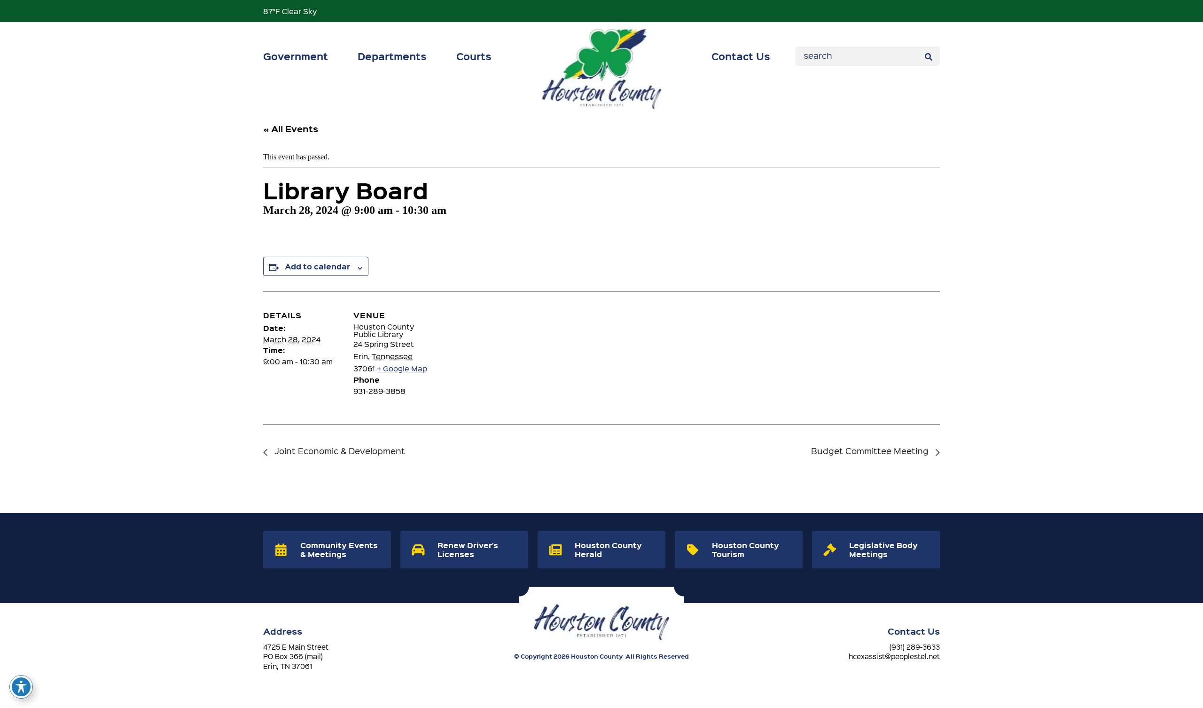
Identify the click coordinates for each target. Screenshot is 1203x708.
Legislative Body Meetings (883, 549)
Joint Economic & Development (338, 450)
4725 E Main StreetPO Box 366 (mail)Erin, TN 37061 (295, 656)
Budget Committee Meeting (871, 450)
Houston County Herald (608, 549)
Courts (474, 56)
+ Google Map (402, 368)
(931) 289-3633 (915, 647)
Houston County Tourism (745, 549)
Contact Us (740, 56)
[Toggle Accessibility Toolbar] (21, 687)
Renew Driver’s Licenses (467, 549)
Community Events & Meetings (339, 549)
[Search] (928, 55)
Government (295, 56)
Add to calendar (317, 266)
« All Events (290, 128)
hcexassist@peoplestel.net (894, 656)
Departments (392, 56)
